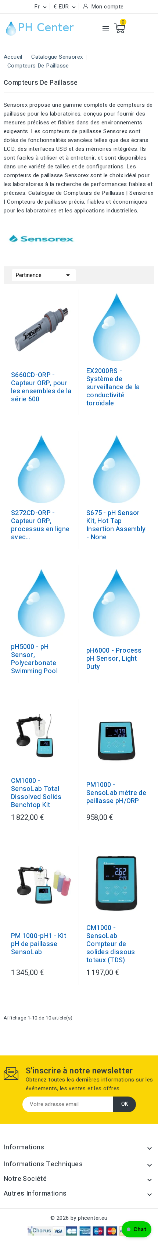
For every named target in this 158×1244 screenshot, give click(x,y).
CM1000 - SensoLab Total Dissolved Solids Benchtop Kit (36, 793)
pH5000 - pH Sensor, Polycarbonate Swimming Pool (34, 659)
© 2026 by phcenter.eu (78, 1218)
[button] (136, 1229)
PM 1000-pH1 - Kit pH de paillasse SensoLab (38, 944)
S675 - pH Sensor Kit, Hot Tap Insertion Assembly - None (116, 525)
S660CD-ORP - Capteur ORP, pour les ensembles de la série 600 (41, 387)
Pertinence (43, 275)
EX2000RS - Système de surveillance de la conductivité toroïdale (113, 387)
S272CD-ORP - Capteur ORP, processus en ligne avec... (40, 525)
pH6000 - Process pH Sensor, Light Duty (114, 659)
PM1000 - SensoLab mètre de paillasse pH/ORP (116, 793)
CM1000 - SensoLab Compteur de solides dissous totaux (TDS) (110, 944)
